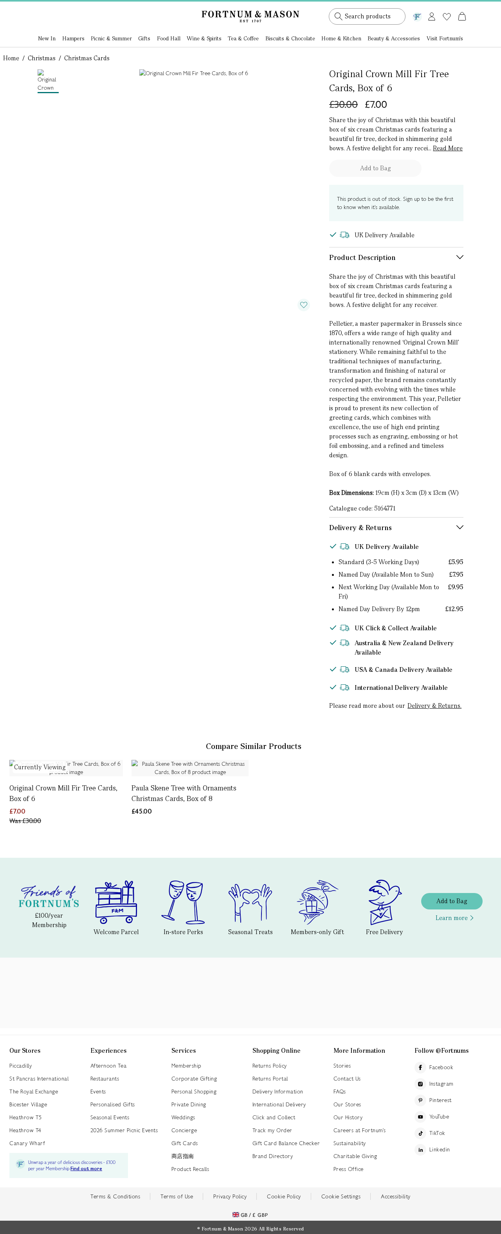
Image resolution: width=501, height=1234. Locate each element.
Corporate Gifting (194, 1078)
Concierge (184, 1130)
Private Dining (188, 1104)
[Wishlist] (447, 17)
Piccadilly (20, 1065)
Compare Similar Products (253, 746)
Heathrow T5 (25, 1117)
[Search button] (338, 16)
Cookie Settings (341, 1196)
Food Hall (168, 38)
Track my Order (272, 1130)
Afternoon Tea (108, 1065)
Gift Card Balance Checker (286, 1143)
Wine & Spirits (204, 38)
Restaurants (104, 1078)
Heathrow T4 (25, 1130)
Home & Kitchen (341, 38)
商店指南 (182, 1156)
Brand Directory (272, 1156)
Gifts (144, 38)
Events (98, 1091)
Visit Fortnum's (445, 38)
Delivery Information (277, 1091)
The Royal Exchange (33, 1091)
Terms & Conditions (115, 1196)
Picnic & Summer (111, 38)
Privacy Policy (230, 1196)
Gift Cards (184, 1143)
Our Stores (347, 1104)
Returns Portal (270, 1078)
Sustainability (349, 1143)
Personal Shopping (194, 1091)
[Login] (431, 15)
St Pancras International (38, 1078)
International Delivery (279, 1104)
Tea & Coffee (243, 38)
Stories (342, 1065)
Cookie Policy (284, 1196)
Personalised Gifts (112, 1104)
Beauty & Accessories (394, 38)
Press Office (348, 1169)
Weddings (183, 1117)
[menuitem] (47, 39)
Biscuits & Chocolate (290, 38)
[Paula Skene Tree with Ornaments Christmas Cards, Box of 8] (190, 768)
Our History (348, 1117)
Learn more (452, 918)
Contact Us (347, 1078)
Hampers (73, 38)
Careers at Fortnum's (359, 1130)
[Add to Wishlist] (303, 305)
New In (47, 38)
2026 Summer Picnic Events (124, 1130)
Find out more (86, 1169)
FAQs (339, 1091)
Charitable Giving (355, 1156)
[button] (445, 7)
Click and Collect (274, 1117)
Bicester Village (28, 1104)
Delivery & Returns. (434, 706)
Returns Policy (269, 1065)
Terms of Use (176, 1196)
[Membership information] (417, 15)
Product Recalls (190, 1169)
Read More (448, 148)
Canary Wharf (27, 1143)
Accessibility (396, 1196)
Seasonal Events (110, 1117)
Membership (186, 1065)
